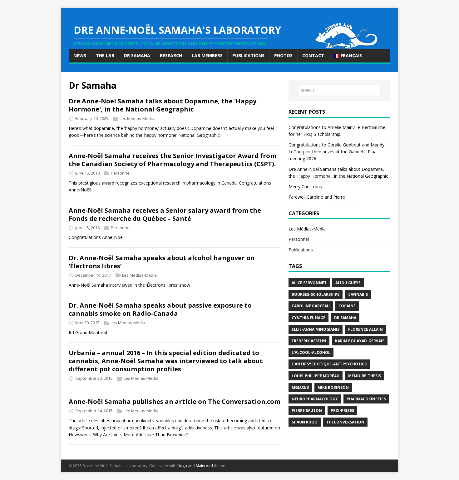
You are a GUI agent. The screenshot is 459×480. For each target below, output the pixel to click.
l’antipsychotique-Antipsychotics (329, 364)
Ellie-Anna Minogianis (315, 329)
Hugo (182, 465)
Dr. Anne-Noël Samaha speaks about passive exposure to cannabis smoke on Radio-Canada (160, 309)
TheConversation (345, 422)
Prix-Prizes (342, 410)
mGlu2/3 (300, 387)
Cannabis (358, 294)
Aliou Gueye (348, 282)
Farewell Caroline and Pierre (317, 197)
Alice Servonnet (309, 282)
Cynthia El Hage (308, 317)
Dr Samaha (345, 317)
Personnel (121, 173)
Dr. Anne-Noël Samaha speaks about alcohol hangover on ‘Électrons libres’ (162, 262)
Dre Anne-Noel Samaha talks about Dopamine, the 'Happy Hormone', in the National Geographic (162, 105)
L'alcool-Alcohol (311, 352)
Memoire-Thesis (364, 376)
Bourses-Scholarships (315, 294)
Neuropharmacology (315, 399)
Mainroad (204, 465)
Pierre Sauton (307, 410)
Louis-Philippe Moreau (315, 376)
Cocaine (347, 306)
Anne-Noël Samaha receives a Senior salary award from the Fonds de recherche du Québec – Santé (165, 214)
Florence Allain (365, 329)
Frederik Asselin (309, 341)
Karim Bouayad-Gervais (359, 341)
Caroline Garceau (311, 306)
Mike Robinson (333, 387)
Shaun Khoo (305, 422)
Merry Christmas (305, 187)
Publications (301, 250)
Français (350, 55)
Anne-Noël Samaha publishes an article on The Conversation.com (174, 401)
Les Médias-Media (137, 118)
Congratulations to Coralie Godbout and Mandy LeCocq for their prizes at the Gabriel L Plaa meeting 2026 (336, 152)
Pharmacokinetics (366, 399)
